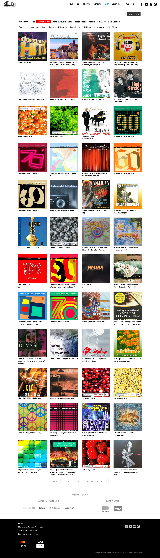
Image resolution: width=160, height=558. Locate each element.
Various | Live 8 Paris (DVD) (28, 247)
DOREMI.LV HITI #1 (25, 62)
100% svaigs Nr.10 (25, 136)
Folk (79, 27)
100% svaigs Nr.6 (120, 398)
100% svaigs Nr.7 (88, 398)
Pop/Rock (22, 27)
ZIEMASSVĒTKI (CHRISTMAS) (108, 22)
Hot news (86, 4)
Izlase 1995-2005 (24, 285)
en (133, 4)
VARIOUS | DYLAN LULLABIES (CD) (62, 99)
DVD (108, 27)
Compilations (99, 27)
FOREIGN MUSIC (59, 22)
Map (36, 534)
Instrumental (62, 27)
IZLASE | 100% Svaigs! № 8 (60, 247)
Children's (52, 27)
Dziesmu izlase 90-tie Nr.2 (124, 136)
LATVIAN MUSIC (43, 22)
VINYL (114, 27)
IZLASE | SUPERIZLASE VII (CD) (93, 99)
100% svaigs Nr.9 (56, 136)
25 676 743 (33, 530)
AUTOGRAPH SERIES (27, 22)
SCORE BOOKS (80, 22)
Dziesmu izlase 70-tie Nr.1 (60, 322)
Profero (139, 553)
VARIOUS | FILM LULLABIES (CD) (62, 398)
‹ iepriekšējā (66, 481)
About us (116, 4)
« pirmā (55, 481)
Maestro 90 (74, 4)
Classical (73, 27)
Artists (97, 4)
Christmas (87, 27)
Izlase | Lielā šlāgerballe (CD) (29, 398)
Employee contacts (24, 534)
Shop (107, 4)
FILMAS (92, 22)
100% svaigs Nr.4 (88, 470)
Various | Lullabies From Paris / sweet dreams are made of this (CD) (126, 472)
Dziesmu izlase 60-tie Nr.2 (28, 210)
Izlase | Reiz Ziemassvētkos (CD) (31, 99)
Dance (44, 27)
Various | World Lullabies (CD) (93, 322)
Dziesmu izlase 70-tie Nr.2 (28, 173)
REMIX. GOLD (86, 285)
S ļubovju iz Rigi (88, 136)
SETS (70, 22)
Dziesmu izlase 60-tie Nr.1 (124, 173)
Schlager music (34, 27)
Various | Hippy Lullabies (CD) (29, 433)
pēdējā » (104, 481)
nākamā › (94, 481)
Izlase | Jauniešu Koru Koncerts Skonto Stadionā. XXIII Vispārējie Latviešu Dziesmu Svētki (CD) (62, 472)
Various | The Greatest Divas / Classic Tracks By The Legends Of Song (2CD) (31, 361)
